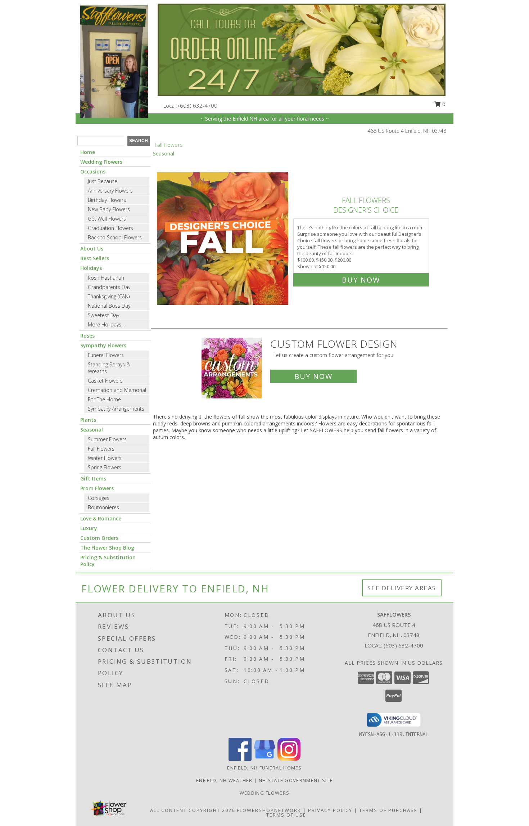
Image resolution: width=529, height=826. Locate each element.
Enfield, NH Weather (224, 780)
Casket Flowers (105, 380)
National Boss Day (109, 305)
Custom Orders (99, 537)
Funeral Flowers (106, 355)
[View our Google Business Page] (264, 758)
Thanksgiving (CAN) (109, 296)
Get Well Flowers (107, 218)
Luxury (88, 528)
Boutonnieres (103, 507)
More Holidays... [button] (106, 324)
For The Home (104, 399)
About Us (91, 248)
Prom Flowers (97, 488)
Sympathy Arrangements (116, 408)
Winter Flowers (105, 458)
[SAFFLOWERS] (114, 60)
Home (87, 152)
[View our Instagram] (288, 758)
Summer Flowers (107, 439)
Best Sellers (94, 258)
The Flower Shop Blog (107, 547)
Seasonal (91, 429)
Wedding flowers (265, 793)
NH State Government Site (296, 780)
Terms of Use (286, 815)
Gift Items (93, 478)
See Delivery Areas (401, 588)
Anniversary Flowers (110, 190)
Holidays (91, 268)
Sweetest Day (103, 315)
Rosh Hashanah (106, 277)
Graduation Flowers (110, 228)
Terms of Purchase (388, 810)
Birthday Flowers (107, 200)
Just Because (102, 181)
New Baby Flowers (109, 209)
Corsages (98, 498)
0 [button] (443, 104)
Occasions (92, 171)
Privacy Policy (330, 810)
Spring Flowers (104, 467)
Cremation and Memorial (117, 390)
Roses (87, 335)
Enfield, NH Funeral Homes (264, 767)
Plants (88, 419)
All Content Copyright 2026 (192, 810)
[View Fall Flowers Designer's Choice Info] (223, 238)
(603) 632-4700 (197, 105)
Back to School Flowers (115, 237)
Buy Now (361, 280)
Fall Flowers (101, 448)
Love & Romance (100, 518)
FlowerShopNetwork (269, 810)
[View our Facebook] (240, 758)
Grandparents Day (109, 287)
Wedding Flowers (101, 161)
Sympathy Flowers (103, 345)
